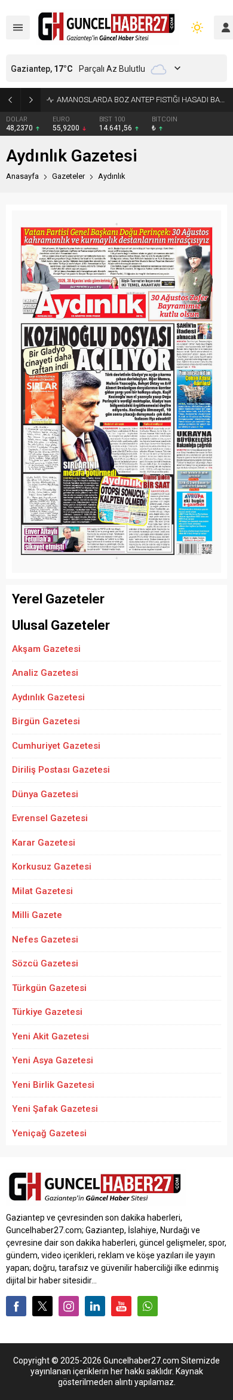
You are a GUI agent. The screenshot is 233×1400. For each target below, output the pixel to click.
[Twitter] (42, 1306)
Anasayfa (22, 176)
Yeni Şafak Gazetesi (55, 1108)
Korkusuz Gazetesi (51, 866)
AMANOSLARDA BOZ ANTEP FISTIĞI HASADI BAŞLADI (142, 99)
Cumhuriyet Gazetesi (56, 745)
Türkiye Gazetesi (47, 1011)
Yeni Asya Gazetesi (52, 1060)
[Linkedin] (95, 1306)
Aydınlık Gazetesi (48, 697)
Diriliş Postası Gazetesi (61, 769)
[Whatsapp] (147, 1306)
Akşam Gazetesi (46, 648)
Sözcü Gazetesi (45, 963)
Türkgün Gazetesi (49, 988)
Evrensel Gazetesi (50, 818)
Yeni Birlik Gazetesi (53, 1084)
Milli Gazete (37, 915)
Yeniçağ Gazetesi (49, 1133)
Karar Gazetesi (43, 842)
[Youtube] (121, 1306)
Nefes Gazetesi (45, 939)
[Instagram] (69, 1306)
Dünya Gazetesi (45, 794)
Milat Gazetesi (42, 891)
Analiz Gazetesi (45, 672)
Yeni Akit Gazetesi (50, 1036)
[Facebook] (16, 1306)
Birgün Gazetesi (46, 721)
